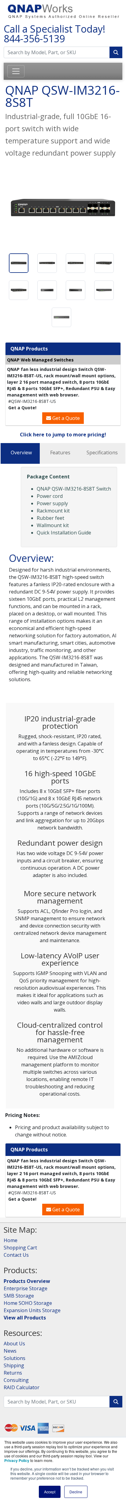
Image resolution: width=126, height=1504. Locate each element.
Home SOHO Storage (28, 1303)
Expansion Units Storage (32, 1310)
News (10, 1350)
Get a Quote (65, 418)
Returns (13, 1372)
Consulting (16, 1380)
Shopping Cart (20, 1247)
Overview (21, 452)
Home (10, 1240)
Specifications (102, 452)
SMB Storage (19, 1295)
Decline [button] (75, 1491)
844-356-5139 (34, 38)
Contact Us (16, 1255)
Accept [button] (49, 1491)
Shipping (14, 1365)
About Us (14, 1343)
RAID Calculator (21, 1387)
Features (60, 452)
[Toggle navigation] (15, 71)
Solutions (14, 1358)
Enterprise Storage (25, 1288)
